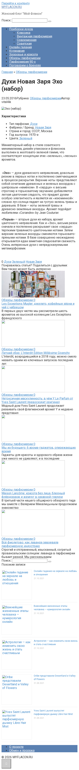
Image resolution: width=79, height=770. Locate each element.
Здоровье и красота (23, 54)
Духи (33, 124)
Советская (24, 43)
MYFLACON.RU (12, 7)
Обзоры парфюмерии (24, 58)
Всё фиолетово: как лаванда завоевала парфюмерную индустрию (30, 544)
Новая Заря (42, 127)
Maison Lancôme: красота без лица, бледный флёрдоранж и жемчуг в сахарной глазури (33, 495)
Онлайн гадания (20, 47)
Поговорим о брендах (25, 65)
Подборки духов (21, 29)
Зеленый (25, 138)
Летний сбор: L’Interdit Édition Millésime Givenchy (36, 353)
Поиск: (7, 20)
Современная (26, 40)
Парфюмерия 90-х (22, 61)
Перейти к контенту (16, 3)
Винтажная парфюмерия (34, 36)
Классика (23, 33)
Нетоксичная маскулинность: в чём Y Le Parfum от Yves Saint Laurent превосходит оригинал (37, 400)
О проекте (16, 747)
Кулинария (17, 51)
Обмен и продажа (22, 750)
